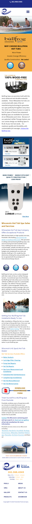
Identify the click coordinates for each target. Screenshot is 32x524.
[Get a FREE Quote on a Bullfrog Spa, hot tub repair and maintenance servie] (10, 69)
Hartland (14, 426)
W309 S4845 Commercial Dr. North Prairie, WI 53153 (16, 448)
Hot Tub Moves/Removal (11, 371)
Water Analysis (8, 348)
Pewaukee (8, 426)
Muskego (26, 421)
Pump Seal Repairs (9, 354)
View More (7, 153)
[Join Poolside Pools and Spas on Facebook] (23, 457)
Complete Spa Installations (12, 368)
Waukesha (5, 421)
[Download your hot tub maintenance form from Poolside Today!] (16, 384)
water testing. (14, 320)
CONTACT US (22, 483)
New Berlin (12, 421)
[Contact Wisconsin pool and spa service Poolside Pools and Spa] (9, 457)
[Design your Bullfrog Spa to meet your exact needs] (6, 258)
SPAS (5, 479)
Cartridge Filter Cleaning (11, 351)
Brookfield (20, 421)
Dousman (21, 426)
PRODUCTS (8, 488)
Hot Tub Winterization (10, 374)
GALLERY (7, 483)
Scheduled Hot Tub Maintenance (14, 365)
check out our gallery (22, 411)
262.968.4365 (17, 2)
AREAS (20, 474)
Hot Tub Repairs (8, 357)
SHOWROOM (22, 488)
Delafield (21, 423)
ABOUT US (22, 479)
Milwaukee (14, 423)
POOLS (6, 474)
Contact (4, 409)
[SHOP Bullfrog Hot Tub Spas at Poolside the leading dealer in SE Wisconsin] (16, 296)
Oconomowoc (6, 423)
